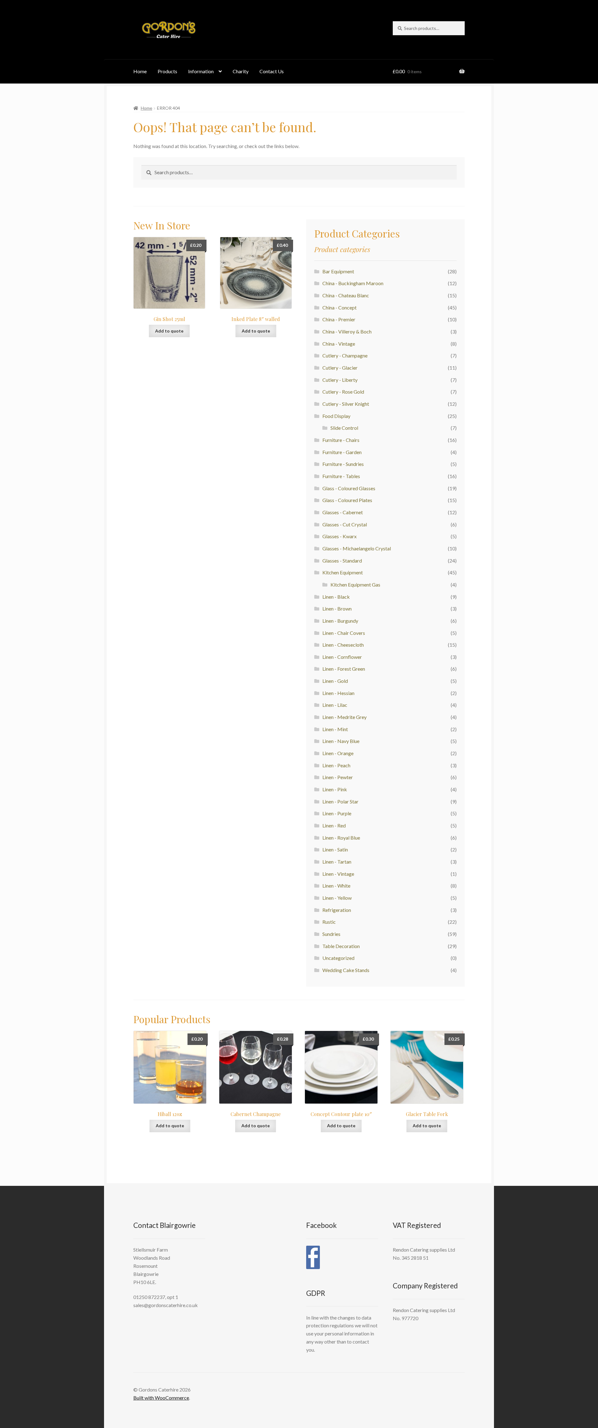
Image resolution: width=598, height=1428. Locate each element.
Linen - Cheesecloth (343, 645)
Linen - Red (334, 825)
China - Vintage (338, 344)
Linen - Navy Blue (340, 741)
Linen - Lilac (334, 705)
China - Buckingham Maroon (352, 283)
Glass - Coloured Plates (347, 500)
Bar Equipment (338, 271)
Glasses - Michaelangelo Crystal (356, 548)
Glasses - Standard (342, 560)
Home (140, 71)
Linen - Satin (335, 849)
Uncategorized (338, 958)
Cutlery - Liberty (340, 380)
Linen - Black (336, 597)
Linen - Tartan (336, 862)
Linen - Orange (338, 753)
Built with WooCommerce (161, 1398)
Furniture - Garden (342, 452)
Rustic (329, 922)
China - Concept (339, 307)
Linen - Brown (337, 608)
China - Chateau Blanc (345, 295)
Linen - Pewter (337, 777)
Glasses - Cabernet (342, 512)
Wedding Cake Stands (345, 970)
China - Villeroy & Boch (347, 331)
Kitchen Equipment (342, 572)
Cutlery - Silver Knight (345, 404)
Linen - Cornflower (342, 657)
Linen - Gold (335, 681)
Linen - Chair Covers (343, 633)
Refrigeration (336, 910)
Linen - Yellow (337, 898)
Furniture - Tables (341, 476)
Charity (241, 71)
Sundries (331, 934)
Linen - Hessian (338, 693)
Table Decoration (341, 946)
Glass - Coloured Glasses (348, 488)
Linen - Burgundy (340, 621)
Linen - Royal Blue (341, 838)
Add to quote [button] (169, 330)
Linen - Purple (336, 813)
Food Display (336, 416)
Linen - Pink (334, 789)
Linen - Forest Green (343, 669)
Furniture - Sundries (343, 464)
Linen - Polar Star (340, 801)
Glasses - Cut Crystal (344, 524)
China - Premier (338, 319)
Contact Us (271, 71)
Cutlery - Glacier (340, 368)
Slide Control (344, 428)
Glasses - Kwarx (339, 536)
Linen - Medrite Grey (344, 717)
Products (167, 71)
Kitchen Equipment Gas (355, 584)
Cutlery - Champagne (345, 355)
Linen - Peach (336, 765)
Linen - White (336, 886)
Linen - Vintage (338, 874)
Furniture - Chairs (340, 440)
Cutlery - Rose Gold (343, 392)
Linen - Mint (335, 729)
